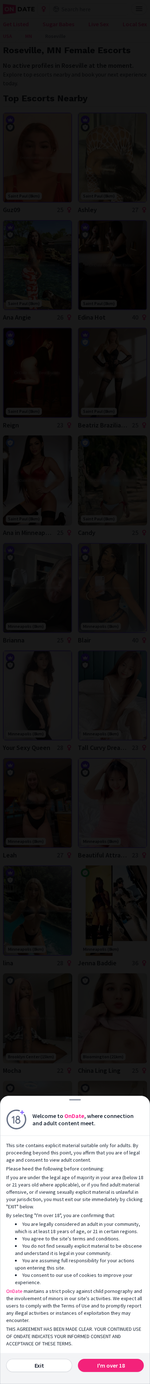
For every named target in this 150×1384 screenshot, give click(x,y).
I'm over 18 (111, 1365)
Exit (39, 1365)
